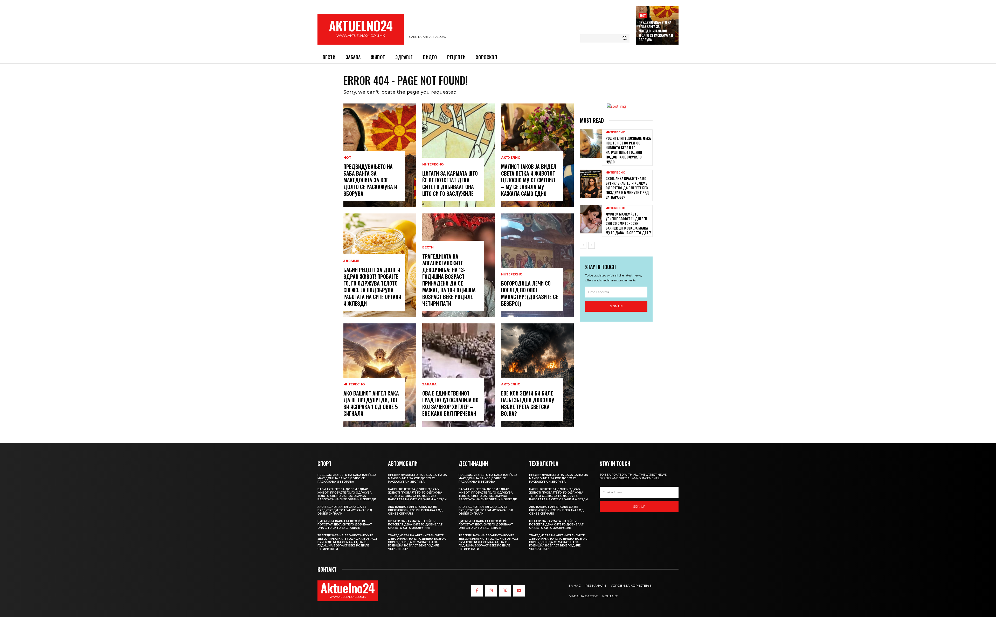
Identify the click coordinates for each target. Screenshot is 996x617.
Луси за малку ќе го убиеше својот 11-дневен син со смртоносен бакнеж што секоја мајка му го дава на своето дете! (628, 223)
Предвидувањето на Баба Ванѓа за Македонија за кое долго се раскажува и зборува (656, 31)
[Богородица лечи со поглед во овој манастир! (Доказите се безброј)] (537, 265)
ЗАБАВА (429, 384)
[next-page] (591, 245)
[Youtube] (519, 591)
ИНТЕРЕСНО (354, 384)
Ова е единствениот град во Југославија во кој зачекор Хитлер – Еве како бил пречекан (450, 403)
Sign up (616, 306)
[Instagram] (491, 591)
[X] (505, 591)
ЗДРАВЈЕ (351, 260)
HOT (643, 15)
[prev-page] (583, 245)
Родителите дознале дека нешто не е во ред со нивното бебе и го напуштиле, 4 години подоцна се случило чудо (628, 149)
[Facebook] (477, 591)
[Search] (625, 38)
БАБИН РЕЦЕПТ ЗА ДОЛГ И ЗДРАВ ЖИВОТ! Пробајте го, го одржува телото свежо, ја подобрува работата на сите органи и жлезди (372, 286)
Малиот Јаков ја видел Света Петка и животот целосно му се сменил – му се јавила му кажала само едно (528, 180)
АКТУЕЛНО (511, 157)
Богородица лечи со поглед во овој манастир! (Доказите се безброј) (529, 293)
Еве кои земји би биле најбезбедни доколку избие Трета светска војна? (527, 403)
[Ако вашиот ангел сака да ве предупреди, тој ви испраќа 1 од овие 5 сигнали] (379, 375)
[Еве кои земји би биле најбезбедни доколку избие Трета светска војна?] (537, 375)
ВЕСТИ (428, 247)
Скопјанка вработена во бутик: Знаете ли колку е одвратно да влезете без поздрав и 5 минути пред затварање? (627, 188)
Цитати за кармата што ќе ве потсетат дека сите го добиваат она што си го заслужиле (450, 183)
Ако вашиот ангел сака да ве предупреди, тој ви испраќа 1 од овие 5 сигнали (371, 403)
